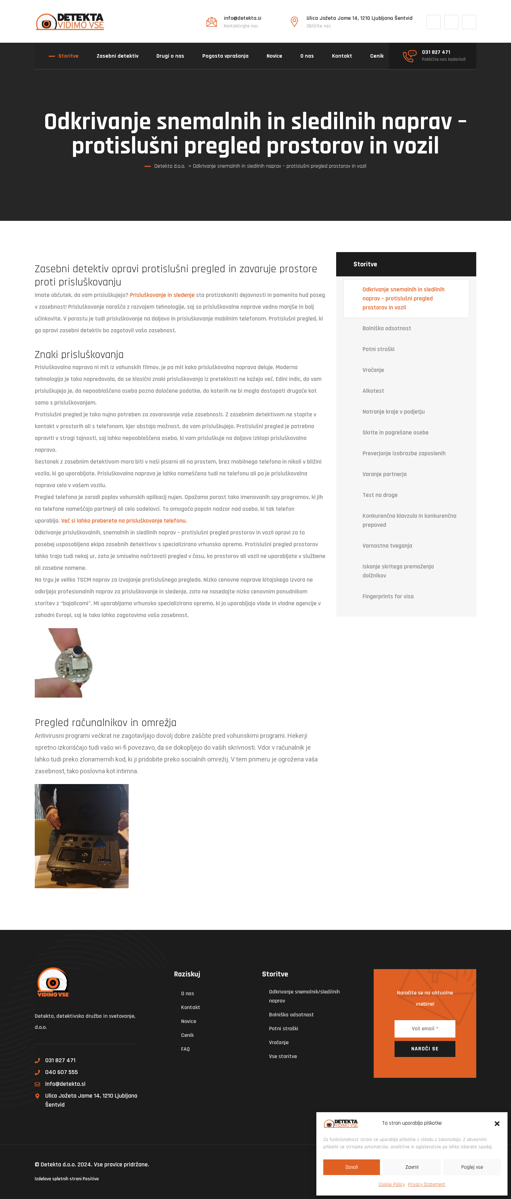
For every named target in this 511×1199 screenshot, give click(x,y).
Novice (274, 56)
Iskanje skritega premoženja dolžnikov (398, 571)
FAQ (185, 1049)
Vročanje (373, 370)
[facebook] (434, 22)
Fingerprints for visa (388, 596)
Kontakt (342, 56)
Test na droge (380, 495)
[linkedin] (469, 22)
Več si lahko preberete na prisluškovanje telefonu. (124, 521)
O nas (307, 56)
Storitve (68, 56)
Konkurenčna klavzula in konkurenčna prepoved (409, 520)
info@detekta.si (65, 1084)
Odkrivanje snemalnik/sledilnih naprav (304, 996)
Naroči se (425, 1048)
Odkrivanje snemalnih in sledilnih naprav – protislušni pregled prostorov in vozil (404, 298)
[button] (497, 1123)
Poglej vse (472, 1167)
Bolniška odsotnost (387, 328)
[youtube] (451, 22)
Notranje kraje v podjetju (394, 412)
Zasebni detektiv (117, 56)
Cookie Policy (392, 1184)
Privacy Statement (426, 1184)
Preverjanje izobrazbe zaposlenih (404, 453)
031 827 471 (60, 1060)
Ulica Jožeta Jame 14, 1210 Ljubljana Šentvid (91, 1100)
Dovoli (352, 1167)
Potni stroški (379, 349)
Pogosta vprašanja (225, 56)
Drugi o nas (170, 56)
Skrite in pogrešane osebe (396, 432)
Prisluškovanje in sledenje (162, 295)
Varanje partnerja (385, 474)
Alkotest (373, 391)
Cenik (377, 56)
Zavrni (412, 1167)
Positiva (91, 1179)
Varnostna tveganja (387, 546)
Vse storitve (283, 1056)
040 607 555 (61, 1072)
